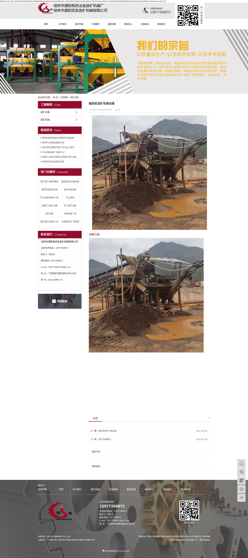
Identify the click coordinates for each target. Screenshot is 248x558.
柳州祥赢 (206, 537)
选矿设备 (45, 112)
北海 (77, 540)
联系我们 (161, 24)
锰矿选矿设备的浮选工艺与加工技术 (58, 147)
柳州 (52, 540)
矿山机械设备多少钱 (49, 197)
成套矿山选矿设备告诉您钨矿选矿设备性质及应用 (61, 157)
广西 (48, 540)
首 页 (55, 97)
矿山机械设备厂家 (190, 540)
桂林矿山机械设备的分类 (53, 142)
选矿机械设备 (70, 189)
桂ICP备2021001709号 (185, 537)
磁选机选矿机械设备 (70, 181)
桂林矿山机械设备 (176, 540)
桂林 (60, 540)
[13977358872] (241, 472)
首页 (46, 24)
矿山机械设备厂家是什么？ (54, 152)
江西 (85, 540)
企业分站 (49, 537)
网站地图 (57, 537)
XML (69, 537)
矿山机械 (70, 197)
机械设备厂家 (70, 213)
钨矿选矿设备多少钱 (49, 221)
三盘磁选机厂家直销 (70, 221)
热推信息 (41, 537)
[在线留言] (241, 489)
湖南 (81, 540)
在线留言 (145, 24)
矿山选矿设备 (70, 205)
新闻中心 (128, 24)
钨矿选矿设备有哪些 (49, 181)
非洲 (93, 540)
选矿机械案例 (104, 439)
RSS (64, 537)
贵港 (73, 540)
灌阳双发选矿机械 (49, 189)
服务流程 (112, 24)
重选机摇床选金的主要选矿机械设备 (58, 138)
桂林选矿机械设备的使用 (53, 161)
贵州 (64, 540)
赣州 (89, 540)
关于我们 (63, 24)
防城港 (68, 540)
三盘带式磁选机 (204, 540)
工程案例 (95, 24)
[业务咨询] (241, 463)
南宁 (56, 540)
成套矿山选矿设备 (49, 205)
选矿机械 (79, 24)
